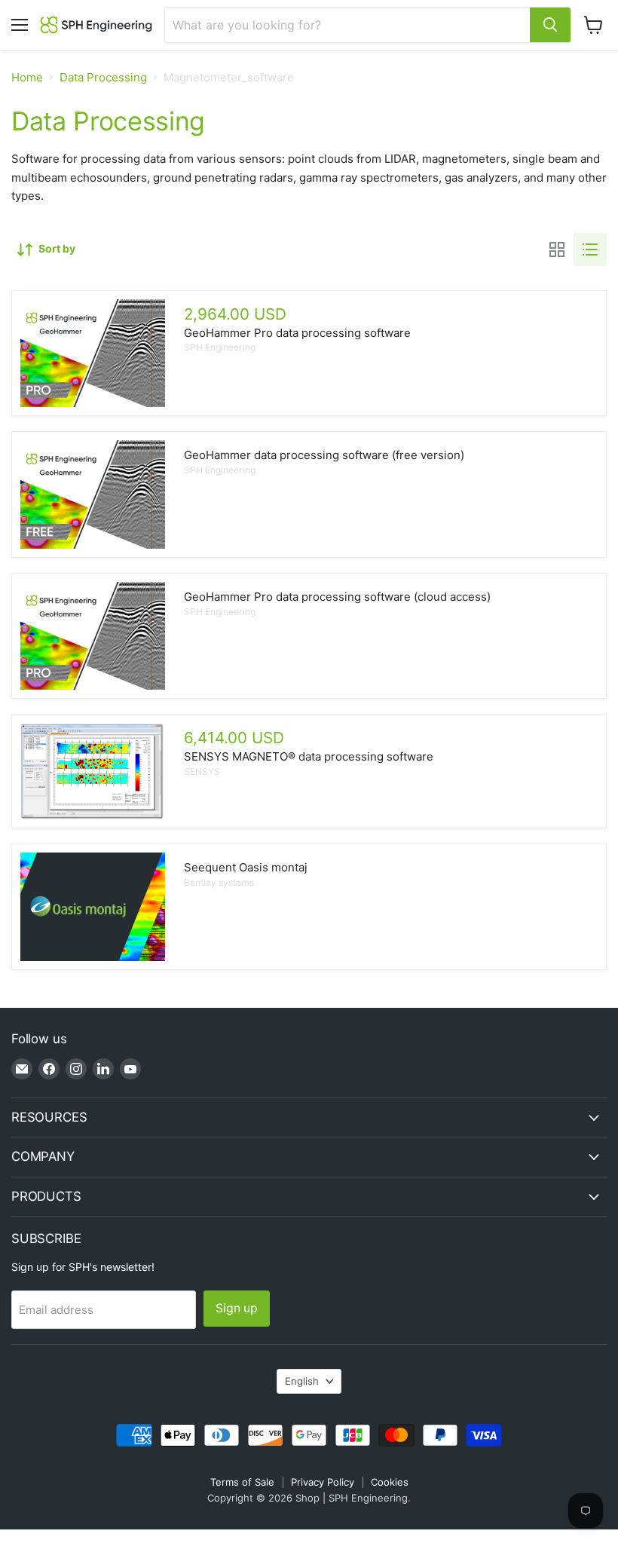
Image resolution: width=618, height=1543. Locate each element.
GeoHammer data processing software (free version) (324, 455)
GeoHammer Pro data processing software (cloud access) (337, 596)
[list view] (590, 249)
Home (27, 77)
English (302, 1381)
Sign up (237, 1308)
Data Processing (103, 77)
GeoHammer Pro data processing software (297, 333)
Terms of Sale (242, 1482)
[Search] (550, 25)
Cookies (389, 1482)
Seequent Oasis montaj (245, 867)
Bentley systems (219, 882)
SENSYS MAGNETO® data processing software (308, 756)
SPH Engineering (219, 347)
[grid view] (557, 249)
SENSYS (202, 771)
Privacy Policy (322, 1482)
